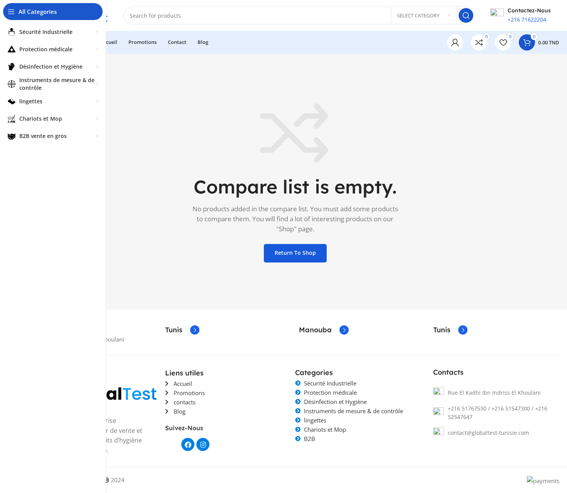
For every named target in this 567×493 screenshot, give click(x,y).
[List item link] (496, 393)
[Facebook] (187, 444)
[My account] (455, 42)
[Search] (466, 15)
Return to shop (295, 252)
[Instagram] (202, 444)
